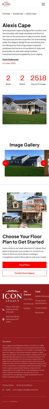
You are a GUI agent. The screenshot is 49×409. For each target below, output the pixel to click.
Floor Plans (24, 265)
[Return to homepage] (6, 4)
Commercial (29, 304)
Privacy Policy (8, 385)
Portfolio (6, 14)
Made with (9, 401)
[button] (43, 4)
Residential (18, 14)
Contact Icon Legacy (24, 273)
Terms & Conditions (24, 385)
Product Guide (41, 308)
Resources (39, 313)
